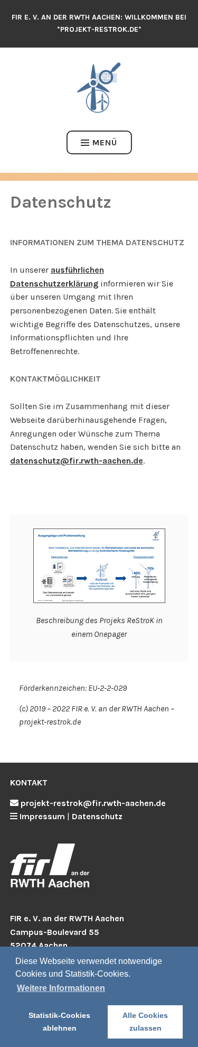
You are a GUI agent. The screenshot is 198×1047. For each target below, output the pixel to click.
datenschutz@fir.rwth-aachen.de (76, 461)
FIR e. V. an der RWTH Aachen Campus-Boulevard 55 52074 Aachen (67, 931)
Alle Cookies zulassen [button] (145, 1021)
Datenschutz (97, 816)
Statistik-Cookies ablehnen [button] (59, 1021)
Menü (104, 142)
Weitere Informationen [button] (61, 988)
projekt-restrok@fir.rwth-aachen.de (93, 803)
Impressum (42, 816)
